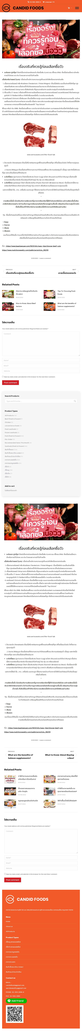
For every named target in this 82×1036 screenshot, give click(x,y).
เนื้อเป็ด (7, 473)
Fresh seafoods (10, 429)
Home (8, 921)
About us (9, 926)
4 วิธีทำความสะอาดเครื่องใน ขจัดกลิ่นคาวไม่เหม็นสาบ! (27, 777)
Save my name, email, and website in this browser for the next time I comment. (29, 377)
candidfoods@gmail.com (15, 985)
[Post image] (8, 294)
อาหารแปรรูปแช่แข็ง (11, 463)
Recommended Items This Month (17, 442)
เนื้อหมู (7, 470)
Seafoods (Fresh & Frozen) (14, 446)
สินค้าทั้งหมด (9, 449)
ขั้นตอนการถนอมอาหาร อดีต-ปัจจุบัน (26, 790)
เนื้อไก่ (7, 477)
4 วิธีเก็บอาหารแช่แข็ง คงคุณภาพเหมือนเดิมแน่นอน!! (67, 790)
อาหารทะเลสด (10, 962)
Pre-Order (8, 439)
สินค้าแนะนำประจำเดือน (12, 456)
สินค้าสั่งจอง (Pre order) (13, 453)
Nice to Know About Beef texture (26, 305)
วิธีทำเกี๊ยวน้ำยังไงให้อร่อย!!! (67, 800)
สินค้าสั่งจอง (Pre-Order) (14, 967)
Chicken (8, 422)
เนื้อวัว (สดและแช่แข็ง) (13, 947)
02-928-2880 (15, 996)
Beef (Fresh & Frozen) (12, 419)
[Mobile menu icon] (77, 8)
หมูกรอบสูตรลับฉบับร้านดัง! (28, 800)
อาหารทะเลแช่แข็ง (11, 460)
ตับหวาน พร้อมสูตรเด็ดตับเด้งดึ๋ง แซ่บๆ (26, 292)
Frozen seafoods (11, 432)
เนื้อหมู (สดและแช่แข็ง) (13, 942)
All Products (9, 415)
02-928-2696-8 (35, 2)
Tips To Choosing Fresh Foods (66, 292)
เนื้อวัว (7, 466)
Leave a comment (45, 258)
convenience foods (12, 425)
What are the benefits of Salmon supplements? (67, 305)
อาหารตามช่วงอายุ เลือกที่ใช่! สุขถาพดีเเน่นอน (68, 777)
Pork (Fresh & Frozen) (12, 436)
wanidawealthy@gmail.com (16, 988)
